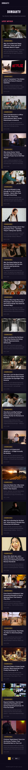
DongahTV (5, 3)
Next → (17, 758)
